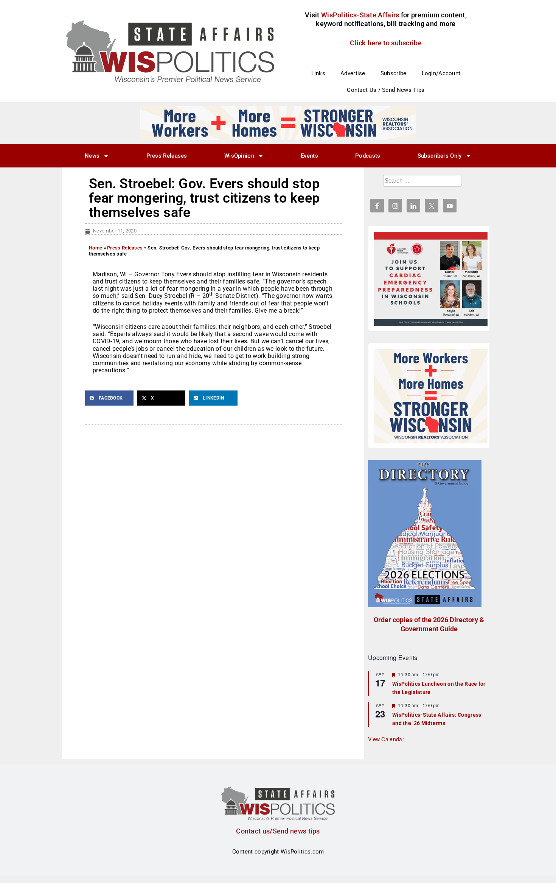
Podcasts (367, 155)
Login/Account (441, 73)
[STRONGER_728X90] (278, 122)
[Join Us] (431, 279)
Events (309, 155)
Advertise (352, 73)
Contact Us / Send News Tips (385, 90)
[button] (109, 398)
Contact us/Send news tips (278, 831)
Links (318, 73)
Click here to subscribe (386, 43)
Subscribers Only (440, 155)
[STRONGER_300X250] (431, 396)
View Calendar (386, 739)
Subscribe (394, 73)
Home (95, 248)
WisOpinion (239, 155)
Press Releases (166, 155)
